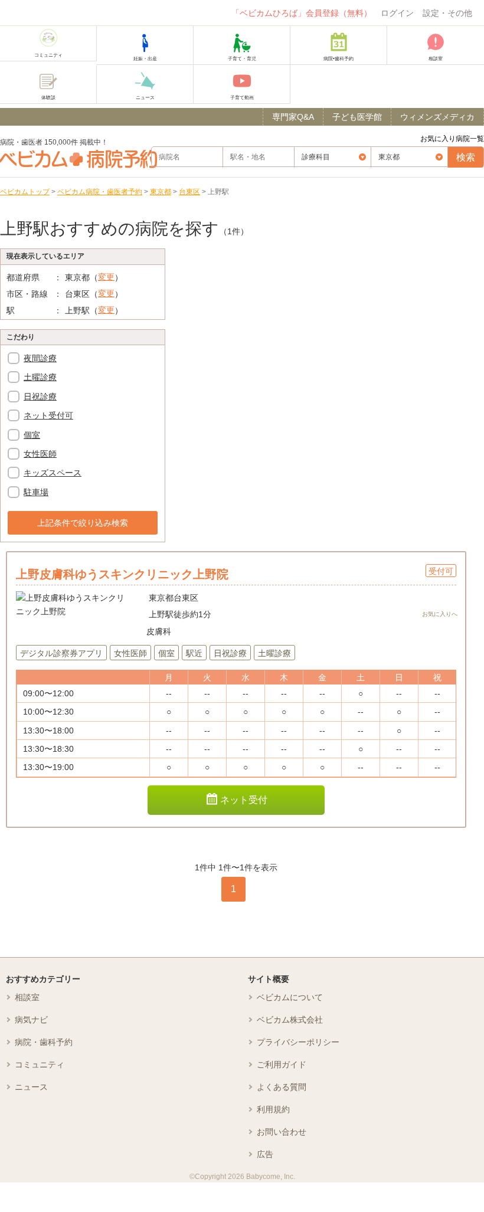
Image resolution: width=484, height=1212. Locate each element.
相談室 (27, 997)
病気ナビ (31, 1019)
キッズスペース (52, 472)
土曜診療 (40, 377)
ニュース (31, 1087)
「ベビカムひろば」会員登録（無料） (301, 13)
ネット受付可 (48, 415)
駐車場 (36, 492)
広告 (265, 1154)
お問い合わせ (281, 1131)
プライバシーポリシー (298, 1042)
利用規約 (273, 1109)
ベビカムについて (290, 997)
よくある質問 (281, 1087)
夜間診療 (40, 358)
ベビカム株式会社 (290, 1019)
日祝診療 (40, 396)
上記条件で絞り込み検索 (82, 523)
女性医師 (40, 453)
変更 (106, 276)
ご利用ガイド (281, 1064)
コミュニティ (39, 1064)
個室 (32, 435)
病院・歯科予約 (44, 1042)
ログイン (397, 13)
